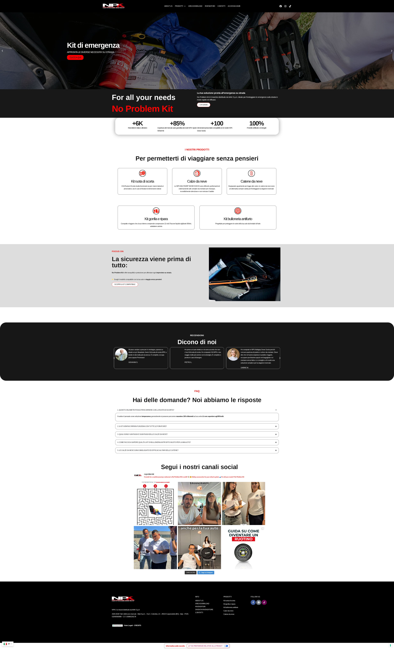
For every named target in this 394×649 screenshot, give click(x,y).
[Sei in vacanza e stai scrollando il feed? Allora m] (155, 503)
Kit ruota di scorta (142, 181)
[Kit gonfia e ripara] (156, 210)
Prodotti (179, 6)
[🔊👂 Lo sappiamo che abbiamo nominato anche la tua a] (199, 547)
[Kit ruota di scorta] (142, 173)
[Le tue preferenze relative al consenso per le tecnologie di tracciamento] (390, 645)
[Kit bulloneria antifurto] (237, 210)
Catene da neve (251, 181)
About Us (168, 6)
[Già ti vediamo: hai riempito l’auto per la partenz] (155, 547)
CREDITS (137, 625)
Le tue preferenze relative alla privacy (205, 646)
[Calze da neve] (197, 173)
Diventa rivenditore (204, 609)
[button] (2, 51)
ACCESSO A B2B (234, 6)
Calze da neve (197, 181)
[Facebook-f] (253, 602)
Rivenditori (210, 6)
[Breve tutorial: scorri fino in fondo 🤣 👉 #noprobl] (243, 547)
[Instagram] (285, 6)
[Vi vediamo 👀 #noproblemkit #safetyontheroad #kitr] (243, 503)
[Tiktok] (290, 6)
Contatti (221, 6)
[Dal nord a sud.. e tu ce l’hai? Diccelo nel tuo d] (199, 503)
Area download (195, 6)
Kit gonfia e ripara (156, 219)
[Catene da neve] (251, 173)
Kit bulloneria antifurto (238, 219)
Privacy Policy (118, 625)
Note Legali (128, 625)
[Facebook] (280, 6)
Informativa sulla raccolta (175, 646)
